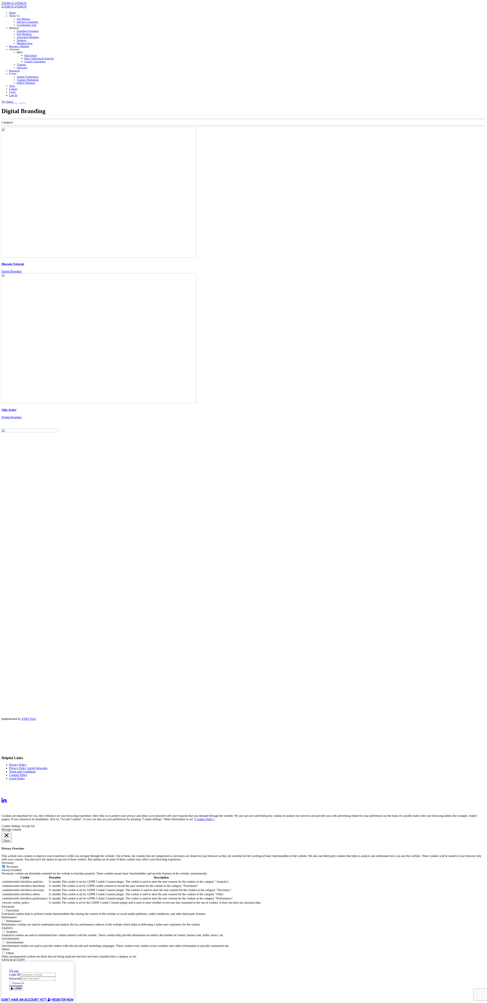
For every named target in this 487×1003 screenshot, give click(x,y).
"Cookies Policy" (204, 819)
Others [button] (6, 949)
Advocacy (22, 67)
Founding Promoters (28, 31)
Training (21, 64)
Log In (13, 95)
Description (30, 55)
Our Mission (23, 19)
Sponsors (21, 40)
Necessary (12, 866)
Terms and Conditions (22, 771)
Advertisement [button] (10, 938)
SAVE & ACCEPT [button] (13, 959)
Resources (14, 70)
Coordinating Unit (26, 25)
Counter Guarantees (34, 61)
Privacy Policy (18, 764)
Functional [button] (8, 906)
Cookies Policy (18, 775)
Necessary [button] (8, 862)
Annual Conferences (27, 76)
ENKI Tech (29, 718)
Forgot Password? (16, 985)
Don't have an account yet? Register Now (37, 999)
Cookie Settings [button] (11, 826)
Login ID (14, 974)
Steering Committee (27, 22)
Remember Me (18, 983)
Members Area (24, 43)
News (12, 86)
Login (12, 92)
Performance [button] (9, 917)
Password (15, 978)
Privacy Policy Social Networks (28, 768)
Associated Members (28, 37)
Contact (13, 89)
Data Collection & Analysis (39, 58)
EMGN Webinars (26, 82)
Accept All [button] (27, 826)
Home (12, 12)
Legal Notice (17, 778)
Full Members (24, 34)
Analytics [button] (7, 928)
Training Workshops (28, 79)
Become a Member (19, 46)
